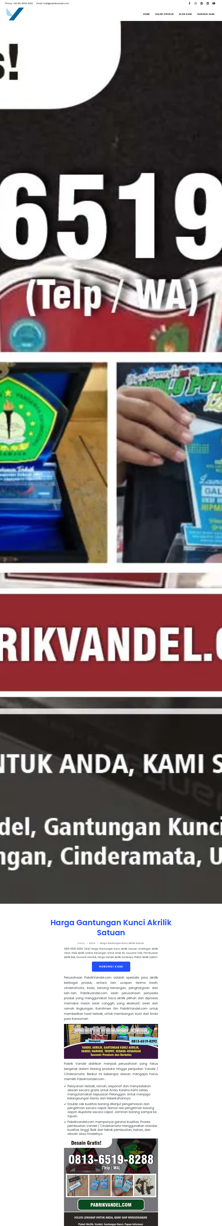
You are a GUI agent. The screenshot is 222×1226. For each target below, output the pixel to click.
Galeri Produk (164, 14)
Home (146, 14)
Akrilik (92, 943)
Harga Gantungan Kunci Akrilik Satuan (111, 927)
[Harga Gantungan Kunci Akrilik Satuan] (15, 16)
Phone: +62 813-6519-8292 (19, 3)
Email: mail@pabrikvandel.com (52, 3)
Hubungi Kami (206, 14)
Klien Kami (185, 14)
